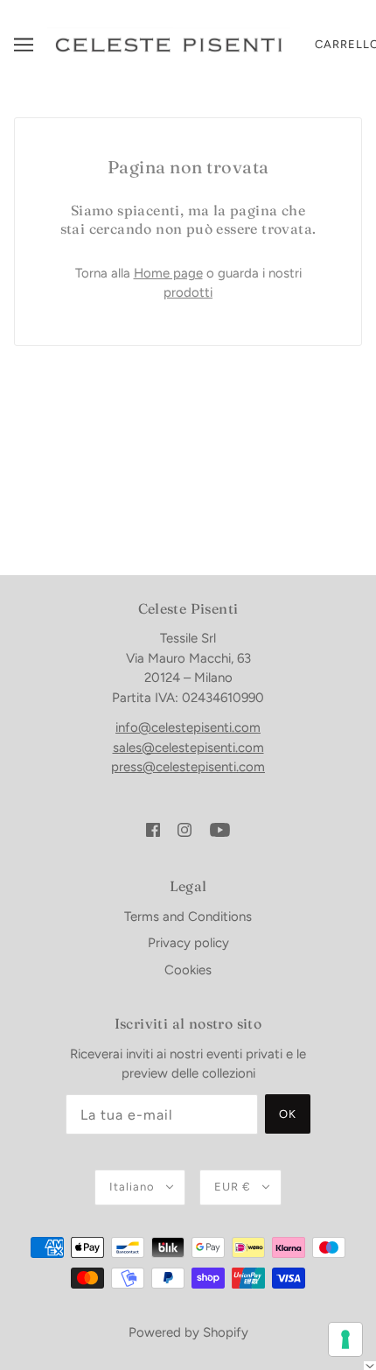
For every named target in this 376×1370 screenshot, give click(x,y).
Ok (287, 1114)
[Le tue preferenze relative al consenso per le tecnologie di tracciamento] (345, 1339)
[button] (370, 1365)
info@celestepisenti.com (188, 727)
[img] (153, 829)
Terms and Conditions (188, 916)
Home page (168, 273)
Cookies (188, 970)
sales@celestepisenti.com (188, 747)
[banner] (168, 44)
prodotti (188, 292)
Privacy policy (188, 943)
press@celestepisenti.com (188, 767)
